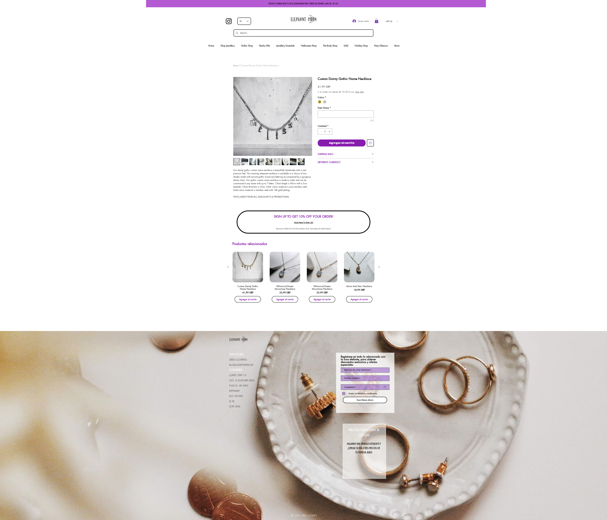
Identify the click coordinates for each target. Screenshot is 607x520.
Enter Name (324, 111)
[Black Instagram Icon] (229, 21)
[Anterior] (228, 267)
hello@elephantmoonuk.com (241, 365)
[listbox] (392, 21)
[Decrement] (320, 134)
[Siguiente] (379, 267)
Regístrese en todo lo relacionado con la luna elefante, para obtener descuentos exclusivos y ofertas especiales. (363, 360)
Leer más (339, 94)
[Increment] (330, 134)
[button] (376, 21)
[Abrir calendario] (385, 387)
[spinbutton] (325, 134)
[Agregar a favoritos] (370, 146)
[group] (303, 278)
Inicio (235, 65)
